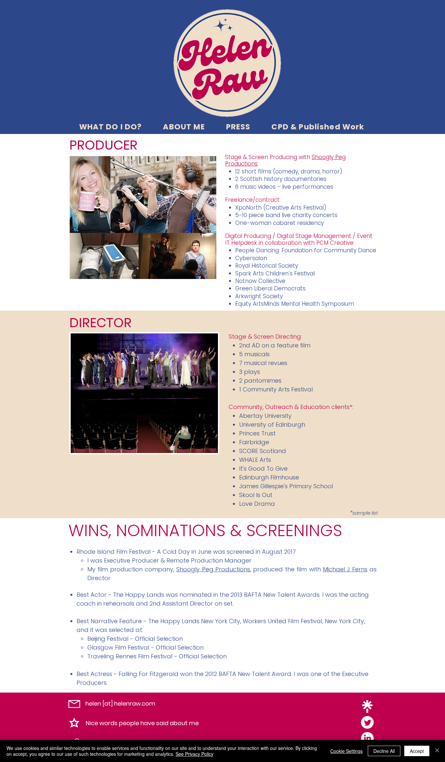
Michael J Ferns (345, 569)
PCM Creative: (335, 243)
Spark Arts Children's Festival (275, 273)
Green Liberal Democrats (270, 288)
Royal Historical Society (266, 266)
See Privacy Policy (194, 754)
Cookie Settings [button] (346, 751)
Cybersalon (251, 258)
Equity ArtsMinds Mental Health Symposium (294, 304)
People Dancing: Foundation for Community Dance (305, 250)
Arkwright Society (259, 296)
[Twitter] (367, 722)
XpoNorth (248, 208)
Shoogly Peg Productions (213, 569)
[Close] (437, 751)
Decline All (384, 751)
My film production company (130, 569)
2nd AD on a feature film (274, 345)
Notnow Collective (260, 281)
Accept (417, 751)
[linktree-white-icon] (367, 706)
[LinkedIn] (367, 738)
